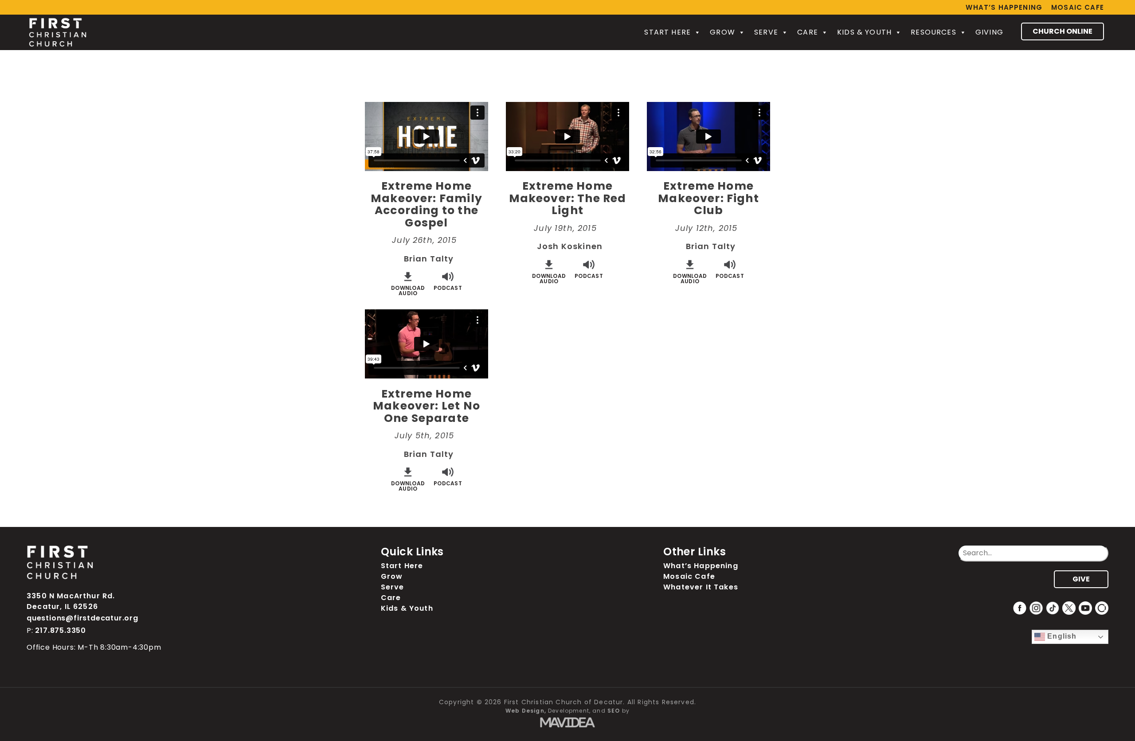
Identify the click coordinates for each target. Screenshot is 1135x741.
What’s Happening (1004, 7)
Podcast (448, 287)
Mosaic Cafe (1077, 7)
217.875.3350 (60, 630)
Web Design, (525, 710)
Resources (933, 32)
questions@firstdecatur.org (82, 618)
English (1060, 636)
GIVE (1081, 579)
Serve (766, 32)
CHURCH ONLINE (1062, 31)
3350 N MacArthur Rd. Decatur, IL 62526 (71, 601)
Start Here (667, 32)
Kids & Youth (864, 32)
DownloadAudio (408, 290)
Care (807, 32)
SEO (613, 710)
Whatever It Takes (700, 587)
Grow (722, 32)
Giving (989, 32)
